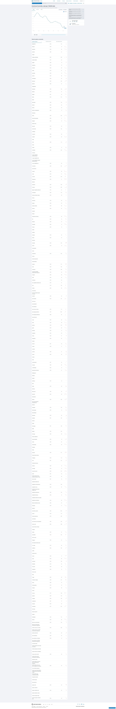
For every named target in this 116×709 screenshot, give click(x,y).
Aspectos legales (34, 706)
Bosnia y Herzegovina (35, 110)
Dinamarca (34, 179)
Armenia (33, 67)
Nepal (33, 423)
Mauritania (34, 396)
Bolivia (33, 107)
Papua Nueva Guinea (35, 455)
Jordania (33, 330)
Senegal (33, 529)
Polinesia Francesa (35, 463)
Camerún (33, 134)
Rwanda (33, 508)
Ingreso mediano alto (35, 690)
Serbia (33, 532)
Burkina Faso (34, 123)
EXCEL (76, 21)
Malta (33, 386)
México (33, 399)
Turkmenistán (34, 585)
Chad (33, 139)
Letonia (33, 351)
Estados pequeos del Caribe (36, 648)
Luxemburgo (34, 367)
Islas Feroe (33, 301)
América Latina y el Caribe (36, 627)
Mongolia (33, 407)
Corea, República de (35, 163)
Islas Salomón (34, 306)
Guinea (33, 256)
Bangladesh (34, 86)
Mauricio (33, 394)
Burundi (33, 126)
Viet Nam (33, 609)
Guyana (33, 264)
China (33, 144)
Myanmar (33, 415)
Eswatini (33, 211)
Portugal (33, 468)
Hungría (33, 274)
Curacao (33, 176)
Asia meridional (34, 635)
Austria (33, 75)
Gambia (33, 232)
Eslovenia (33, 200)
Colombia (33, 150)
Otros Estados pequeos (35, 668)
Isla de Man (34, 290)
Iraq (32, 285)
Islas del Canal (34, 317)
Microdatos (75, 3)
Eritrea (33, 197)
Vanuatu (33, 603)
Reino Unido (34, 479)
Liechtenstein (34, 362)
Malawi (33, 378)
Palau (33, 449)
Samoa (33, 513)
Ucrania (33, 593)
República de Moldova (35, 500)
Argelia (33, 62)
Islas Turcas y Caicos (35, 309)
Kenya (33, 335)
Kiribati (33, 341)
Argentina (33, 65)
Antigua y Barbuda (35, 57)
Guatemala (34, 253)
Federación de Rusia (35, 216)
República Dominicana (35, 492)
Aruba (33, 70)
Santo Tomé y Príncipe (35, 526)
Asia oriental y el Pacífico (36, 638)
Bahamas (33, 81)
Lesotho (33, 349)
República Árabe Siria (35, 481)
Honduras (33, 269)
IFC (47, 704)
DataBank (71, 3)
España (33, 203)
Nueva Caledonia (34, 436)
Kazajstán (33, 333)
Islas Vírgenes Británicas (36, 314)
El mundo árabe (34, 643)
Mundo (33, 619)
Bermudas (33, 102)
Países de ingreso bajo (35, 695)
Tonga (33, 577)
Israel (33, 319)
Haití (33, 266)
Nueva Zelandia (34, 439)
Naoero (33, 420)
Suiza (33, 558)
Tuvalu (33, 590)
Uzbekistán (34, 601)
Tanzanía (33, 566)
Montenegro (34, 410)
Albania (33, 46)
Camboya (33, 131)
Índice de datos (79, 3)
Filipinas (33, 221)
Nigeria (33, 431)
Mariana (33, 388)
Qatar (33, 473)
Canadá (33, 136)
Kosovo (33, 343)
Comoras (33, 152)
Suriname (33, 561)
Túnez (33, 582)
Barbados (33, 89)
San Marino (34, 518)
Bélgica (33, 94)
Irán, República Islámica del (36, 282)
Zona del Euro (34, 682)
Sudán (33, 550)
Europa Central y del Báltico (36, 651)
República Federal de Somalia (36, 497)
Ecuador (33, 187)
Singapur (33, 540)
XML (74, 21)
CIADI (51, 704)
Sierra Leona (34, 537)
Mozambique (34, 412)
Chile (33, 142)
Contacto (47, 706)
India (33, 277)
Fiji (32, 219)
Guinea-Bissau (34, 261)
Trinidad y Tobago (35, 579)
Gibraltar (33, 240)
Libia (33, 359)
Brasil (33, 115)
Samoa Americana (35, 516)
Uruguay (33, 598)
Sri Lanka (33, 545)
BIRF (43, 704)
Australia (33, 73)
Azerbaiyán (34, 78)
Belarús (33, 91)
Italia (33, 322)
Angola (33, 54)
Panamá (33, 452)
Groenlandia (34, 248)
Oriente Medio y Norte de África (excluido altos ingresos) (36, 662)
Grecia (33, 245)
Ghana (33, 237)
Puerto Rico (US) (34, 471)
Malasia (33, 375)
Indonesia (33, 280)
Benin (33, 99)
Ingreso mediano (34, 687)
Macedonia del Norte (35, 370)
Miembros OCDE (34, 659)
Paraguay (33, 457)
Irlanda (33, 288)
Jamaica (33, 325)
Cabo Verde (34, 128)
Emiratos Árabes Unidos (36, 195)
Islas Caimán (34, 298)
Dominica (33, 184)
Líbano (33, 354)
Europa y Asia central (35, 654)
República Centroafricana (36, 484)
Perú (33, 460)
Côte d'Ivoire (34, 168)
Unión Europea (34, 679)
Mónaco (33, 404)
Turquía (33, 587)
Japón (33, 327)
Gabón (33, 229)
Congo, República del (35, 158)
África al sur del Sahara (35, 622)
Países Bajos (34, 444)
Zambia (33, 614)
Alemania (33, 49)
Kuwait (33, 346)
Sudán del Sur (34, 553)
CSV (72, 21)
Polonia (33, 465)
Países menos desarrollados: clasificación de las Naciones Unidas (36, 671)
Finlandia (33, 224)
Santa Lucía (34, 524)
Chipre (33, 147)
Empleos (44, 706)
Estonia (33, 208)
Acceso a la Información (39, 706)
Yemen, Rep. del (34, 611)
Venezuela (33, 606)
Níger (33, 428)
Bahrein (33, 83)
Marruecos (34, 391)
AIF (45, 704)
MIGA (49, 704)
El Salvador (34, 192)
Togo (33, 574)
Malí (33, 383)
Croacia (33, 171)
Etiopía (33, 213)
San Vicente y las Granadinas (36, 521)
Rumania (33, 505)
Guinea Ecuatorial (35, 258)
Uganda (33, 595)
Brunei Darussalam (35, 118)
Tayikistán (33, 569)
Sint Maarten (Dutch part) (36, 542)
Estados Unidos (34, 205)
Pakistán (33, 447)
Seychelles (33, 534)
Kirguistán (33, 338)
